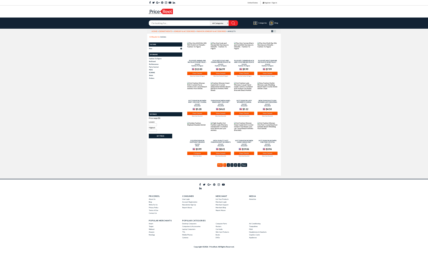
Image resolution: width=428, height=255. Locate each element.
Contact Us (153, 213)
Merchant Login (221, 202)
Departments (165, 31)
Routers (218, 226)
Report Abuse (187, 207)
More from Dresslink (197, 116)
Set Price (160, 136)
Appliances (253, 237)
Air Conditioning (254, 224)
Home (154, 31)
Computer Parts (221, 224)
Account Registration (189, 202)
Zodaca (151, 78)
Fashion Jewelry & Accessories (211, 31)
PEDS (151, 70)
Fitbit (251, 229)
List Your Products (222, 199)
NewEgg (152, 235)
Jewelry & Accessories (184, 31)
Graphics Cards (254, 235)
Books (218, 235)
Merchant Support (222, 205)
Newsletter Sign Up (189, 205)
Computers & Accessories (191, 226)
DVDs (218, 237)
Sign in (274, 3)
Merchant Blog (221, 207)
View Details (197, 73)
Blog (276, 23)
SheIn (151, 75)
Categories (262, 23)
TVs (183, 232)
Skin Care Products (222, 232)
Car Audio (219, 229)
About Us (152, 199)
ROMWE (152, 72)
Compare (197, 153)
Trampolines (253, 226)
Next (244, 165)
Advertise (252, 199)
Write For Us (153, 205)
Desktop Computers (189, 224)
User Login (186, 199)
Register (267, 3)
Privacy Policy (153, 207)
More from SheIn (197, 156)
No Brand (152, 61)
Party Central (153, 67)
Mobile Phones (187, 235)
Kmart (151, 224)
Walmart (152, 229)
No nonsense (153, 64)
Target (151, 226)
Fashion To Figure (155, 59)
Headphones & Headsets (258, 232)
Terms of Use (153, 210)
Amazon (151, 232)
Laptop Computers (188, 229)
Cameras (185, 237)
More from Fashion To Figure (197, 76)
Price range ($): (154, 118)
